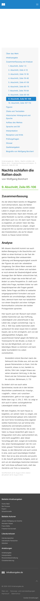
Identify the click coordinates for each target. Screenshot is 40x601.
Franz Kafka (6, 526)
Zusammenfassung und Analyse (19, 62)
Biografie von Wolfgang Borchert (20, 151)
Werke (17, 161)
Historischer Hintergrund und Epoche (18, 116)
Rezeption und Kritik (14, 135)
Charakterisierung (8, 560)
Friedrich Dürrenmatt (9, 529)
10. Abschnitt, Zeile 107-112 (19, 103)
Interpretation (12, 131)
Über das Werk (12, 53)
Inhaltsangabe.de (7, 161)
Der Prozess (6, 506)
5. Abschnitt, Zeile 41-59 (18, 82)
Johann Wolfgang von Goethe (12, 521)
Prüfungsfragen (12, 139)
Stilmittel (5, 543)
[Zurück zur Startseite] (3, 4)
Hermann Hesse (7, 523)
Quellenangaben (13, 147)
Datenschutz (15, 593)
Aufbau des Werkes (14, 122)
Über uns (5, 591)
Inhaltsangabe (12, 58)
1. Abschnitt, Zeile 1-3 (17, 66)
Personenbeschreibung (10, 558)
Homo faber (6, 504)
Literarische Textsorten (10, 540)
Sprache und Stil (13, 126)
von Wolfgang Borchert (15, 179)
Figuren (9, 107)
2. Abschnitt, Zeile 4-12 (18, 70)
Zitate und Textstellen (15, 111)
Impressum (5, 593)
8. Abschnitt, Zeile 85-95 (18, 95)
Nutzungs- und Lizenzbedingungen (22, 591)
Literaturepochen (8, 538)
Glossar (9, 143)
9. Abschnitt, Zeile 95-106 (19, 99)
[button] (37, 4)
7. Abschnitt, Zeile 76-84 (18, 91)
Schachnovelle (7, 511)
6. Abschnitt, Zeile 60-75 (18, 86)
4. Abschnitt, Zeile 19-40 (18, 78)
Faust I (4, 509)
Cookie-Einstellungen (30, 598)
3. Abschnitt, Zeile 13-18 (18, 74)
